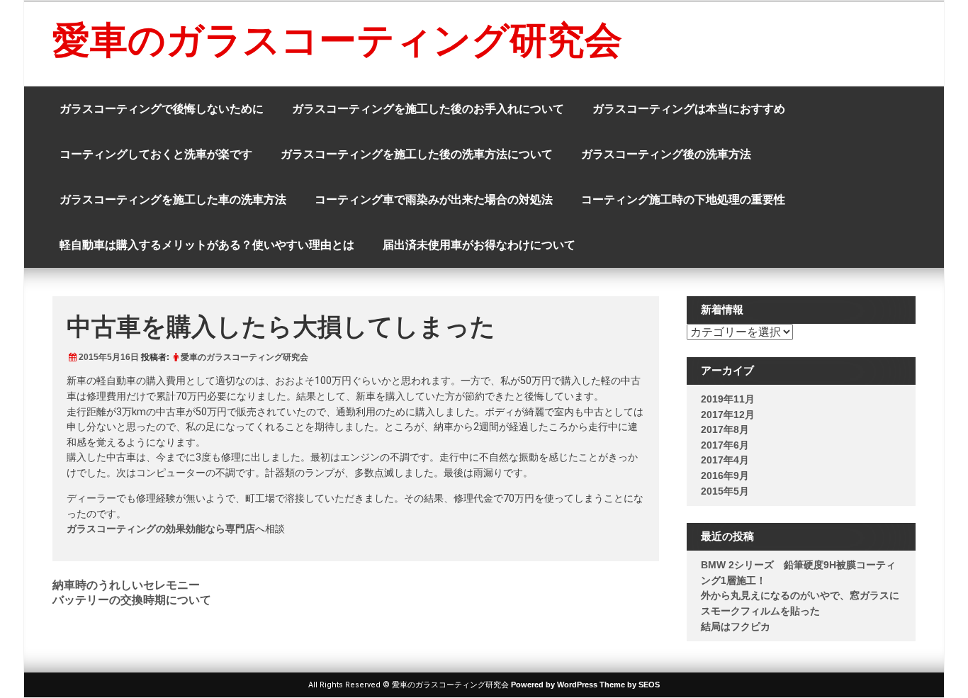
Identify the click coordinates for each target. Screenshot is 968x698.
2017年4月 (725, 460)
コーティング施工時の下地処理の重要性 (683, 199)
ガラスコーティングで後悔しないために (162, 109)
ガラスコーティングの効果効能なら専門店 (161, 528)
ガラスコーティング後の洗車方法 (666, 154)
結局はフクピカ (735, 626)
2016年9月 (725, 475)
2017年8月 (725, 429)
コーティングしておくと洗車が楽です (156, 154)
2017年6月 (725, 445)
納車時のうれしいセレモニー (126, 585)
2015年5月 (725, 491)
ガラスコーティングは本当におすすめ (688, 109)
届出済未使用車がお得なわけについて (479, 245)
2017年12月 (728, 414)
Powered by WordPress (554, 684)
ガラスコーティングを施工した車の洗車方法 (173, 199)
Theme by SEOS (630, 684)
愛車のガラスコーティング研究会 (337, 40)
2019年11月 (728, 399)
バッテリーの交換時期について (131, 600)
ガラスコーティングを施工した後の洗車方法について (417, 154)
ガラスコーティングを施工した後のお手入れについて (428, 109)
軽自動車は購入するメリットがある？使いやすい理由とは (207, 245)
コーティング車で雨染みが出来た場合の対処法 (434, 199)
